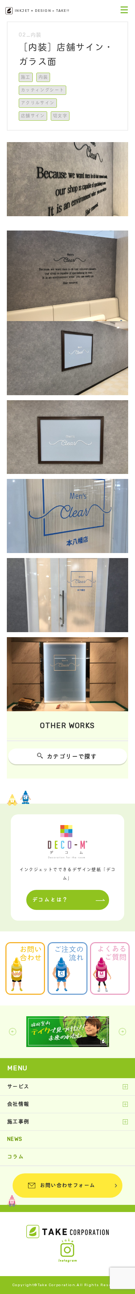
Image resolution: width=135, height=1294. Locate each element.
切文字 (60, 115)
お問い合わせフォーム (67, 1185)
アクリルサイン (38, 103)
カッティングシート (42, 90)
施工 (26, 77)
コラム (15, 1157)
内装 (43, 77)
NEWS (15, 1139)
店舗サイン (33, 115)
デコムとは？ (50, 900)
